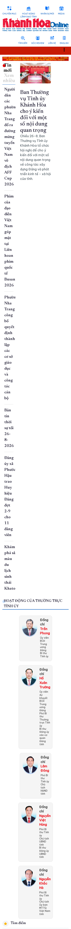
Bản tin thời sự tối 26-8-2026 (9, 428)
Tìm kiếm (22, 43)
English (64, 43)
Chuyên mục (9, 13)
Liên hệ (52, 43)
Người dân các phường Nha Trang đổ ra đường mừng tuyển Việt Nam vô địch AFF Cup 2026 (11, 137)
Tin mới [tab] (8, 68)
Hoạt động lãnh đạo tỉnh (28, 15)
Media (61, 13)
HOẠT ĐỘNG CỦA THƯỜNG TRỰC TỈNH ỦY (33, 603)
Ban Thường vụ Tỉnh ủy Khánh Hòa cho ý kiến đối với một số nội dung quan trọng (34, 111)
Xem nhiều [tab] (9, 78)
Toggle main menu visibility (66, 49)
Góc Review (37, 43)
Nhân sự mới (47, 13)
